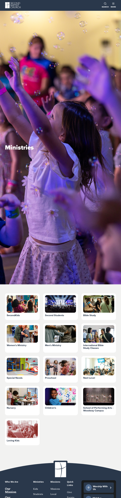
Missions (55, 488)
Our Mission (10, 490)
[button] (113, 5)
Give (69, 492)
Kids (35, 488)
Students (38, 494)
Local (53, 494)
